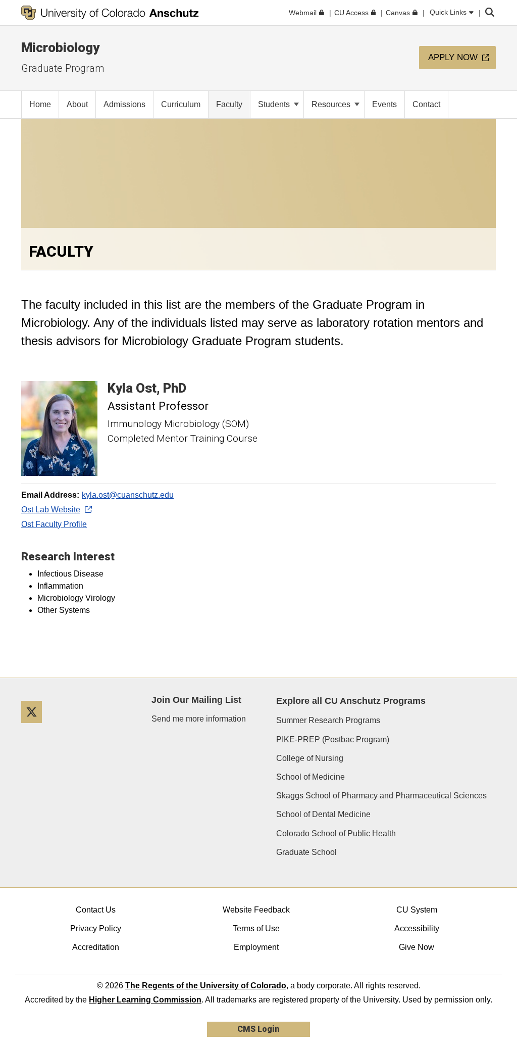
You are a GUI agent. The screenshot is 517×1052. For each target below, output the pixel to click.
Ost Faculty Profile (54, 524)
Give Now (416, 947)
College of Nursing (309, 758)
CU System (416, 909)
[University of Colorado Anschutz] (110, 13)
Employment (256, 947)
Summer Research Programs (328, 720)
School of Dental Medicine (323, 814)
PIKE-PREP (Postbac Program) (332, 739)
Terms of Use (256, 928)
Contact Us (96, 909)
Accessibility (416, 928)
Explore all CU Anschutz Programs (351, 701)
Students (275, 104)
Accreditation (95, 947)
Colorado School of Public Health (336, 833)
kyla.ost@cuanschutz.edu (128, 495)
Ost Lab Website (50, 509)
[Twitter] (35, 727)
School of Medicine (310, 777)
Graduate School (306, 852)
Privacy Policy (95, 928)
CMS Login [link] (258, 1029)
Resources (332, 104)
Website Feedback (256, 909)
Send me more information (198, 718)
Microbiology (60, 47)
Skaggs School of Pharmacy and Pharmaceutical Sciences (381, 795)
